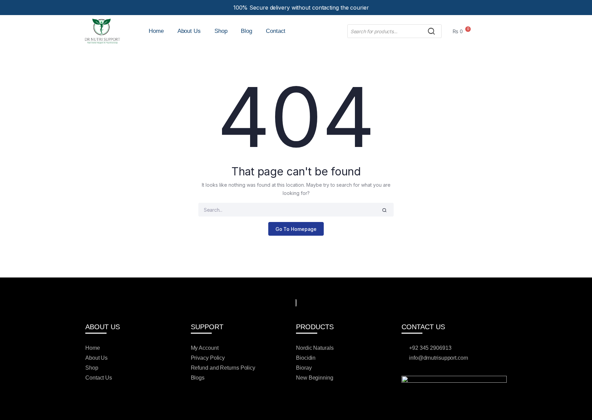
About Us (189, 31)
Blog (246, 31)
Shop (220, 31)
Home (156, 31)
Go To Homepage (296, 229)
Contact (275, 31)
